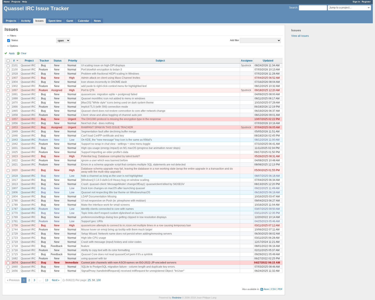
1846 (15, 135)
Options (14, 46)
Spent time (55, 20)
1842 (15, 143)
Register (366, 1)
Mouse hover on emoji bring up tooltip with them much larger (116, 229)
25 (89, 280)
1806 (15, 192)
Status (14, 40)
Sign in (356, 1)
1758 (15, 225)
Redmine (176, 297)
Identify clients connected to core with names (107, 208)
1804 (15, 196)
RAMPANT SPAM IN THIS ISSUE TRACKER (107, 127)
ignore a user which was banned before (104, 160)
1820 (15, 170)
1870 (15, 102)
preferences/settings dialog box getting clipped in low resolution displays (123, 217)
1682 (15, 258)
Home (7, 1)
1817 (15, 180)
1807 (15, 188)
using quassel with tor (94, 258)
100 (98, 280)
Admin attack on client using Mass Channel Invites (110, 77)
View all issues (300, 35)
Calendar (83, 20)
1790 (15, 200)
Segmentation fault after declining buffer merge (108, 131)
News (97, 20)
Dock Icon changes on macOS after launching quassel (113, 188)
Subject (160, 60)
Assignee (247, 60)
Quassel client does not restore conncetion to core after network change (123, 110)
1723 (15, 237)
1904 (15, 81)
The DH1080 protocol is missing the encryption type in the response (121, 119)
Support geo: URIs (92, 221)
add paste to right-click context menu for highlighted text (113, 86)
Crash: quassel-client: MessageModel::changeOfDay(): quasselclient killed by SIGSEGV (132, 184)
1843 (15, 139)
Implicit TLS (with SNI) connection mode (104, 106)
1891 (15, 94)
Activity (26, 20)
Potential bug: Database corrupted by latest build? (110, 156)
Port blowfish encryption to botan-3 (101, 69)
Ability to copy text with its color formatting (105, 250)
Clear (23, 53)
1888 (15, 98)
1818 (15, 175)
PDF (280, 289)
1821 (15, 164)
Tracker (44, 60)
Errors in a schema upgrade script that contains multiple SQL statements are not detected (133, 164)
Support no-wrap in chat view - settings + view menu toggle (115, 143)
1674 (15, 262)
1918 (15, 73)
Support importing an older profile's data (104, 152)
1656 (15, 270)
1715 (15, 254)
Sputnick (246, 65)
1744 (15, 229)
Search (293, 7)
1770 (15, 213)
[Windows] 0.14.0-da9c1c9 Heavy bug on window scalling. (115, 180)
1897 (15, 90)
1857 (15, 119)
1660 (15, 266)
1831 (15, 148)
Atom (266, 289)
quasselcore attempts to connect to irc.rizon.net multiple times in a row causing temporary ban (136, 225)
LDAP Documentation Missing (99, 196)
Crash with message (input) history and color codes (111, 241)
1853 (15, 127)
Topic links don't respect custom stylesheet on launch (112, 213)
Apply (12, 53)
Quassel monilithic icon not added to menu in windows (113, 98)
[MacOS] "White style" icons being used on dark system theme (117, 102)
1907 (15, 77)
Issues (39, 20)
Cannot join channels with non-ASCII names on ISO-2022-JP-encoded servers (128, 262)
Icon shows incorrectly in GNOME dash (104, 81)
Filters (13, 35)
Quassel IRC (28, 65)
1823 (15, 156)
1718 (15, 246)
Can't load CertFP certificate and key (102, 135)
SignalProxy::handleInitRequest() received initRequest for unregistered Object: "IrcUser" (132, 270)
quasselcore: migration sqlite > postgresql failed (109, 94)
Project (29, 60)
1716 (15, 250)
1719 (15, 241)
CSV (273, 289)
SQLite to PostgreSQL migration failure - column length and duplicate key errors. (128, 266)
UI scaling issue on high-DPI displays (103, 65)
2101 (15, 65)
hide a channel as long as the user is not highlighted (112, 175)
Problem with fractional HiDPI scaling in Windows (110, 73)
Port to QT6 (87, 90)
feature (85, 246)
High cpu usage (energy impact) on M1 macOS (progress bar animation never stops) (130, 148)
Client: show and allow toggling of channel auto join (111, 115)
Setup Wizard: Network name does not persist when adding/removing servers (126, 233)
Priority (72, 60)
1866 (15, 106)
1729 (15, 233)
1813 (15, 184)
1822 (15, 160)
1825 (15, 152)
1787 (15, 208)
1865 (15, 110)
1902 (15, 86)
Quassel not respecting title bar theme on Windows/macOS (115, 192)
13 (46, 280)
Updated (268, 60)
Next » (55, 280)
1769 (15, 217)
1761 (15, 221)
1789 (15, 204)
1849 (15, 131)
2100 (15, 69)
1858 (15, 115)
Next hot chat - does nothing (97, 123)
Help (24, 1)
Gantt (69, 20)
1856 (15, 123)
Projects (16, 1)
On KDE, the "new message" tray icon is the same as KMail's (116, 139)
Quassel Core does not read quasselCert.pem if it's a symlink (117, 254)
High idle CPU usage (93, 237)
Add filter (234, 40)
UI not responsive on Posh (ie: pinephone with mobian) (113, 200)
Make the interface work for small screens (105, 204)
